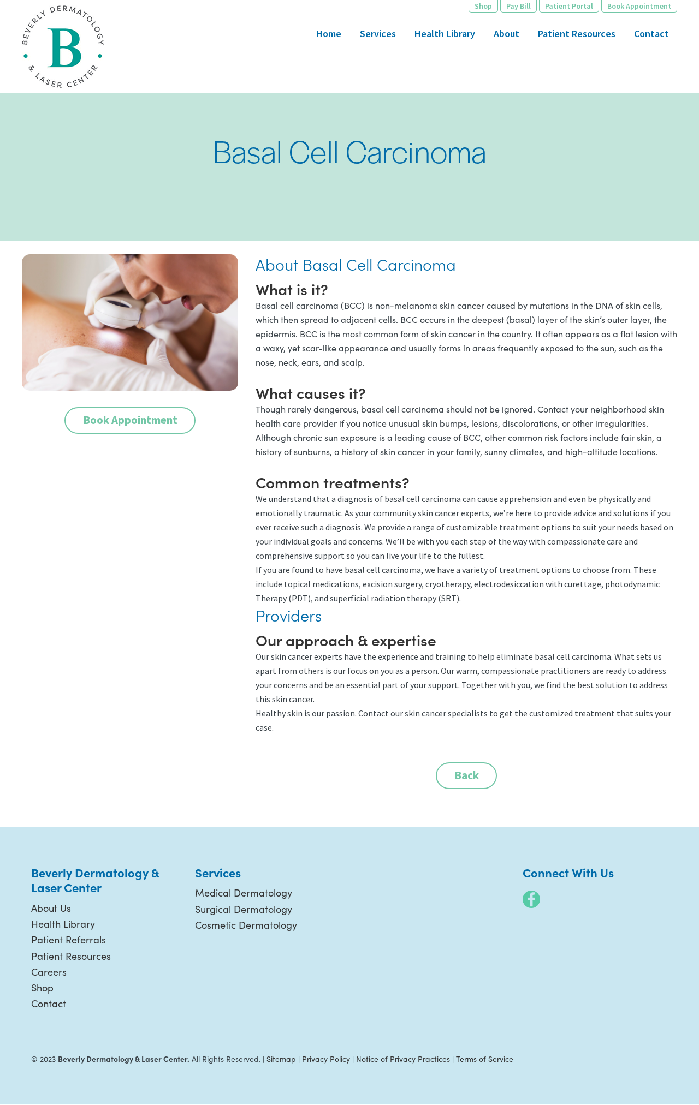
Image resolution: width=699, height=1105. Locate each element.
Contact (48, 1003)
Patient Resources (71, 956)
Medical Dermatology (243, 892)
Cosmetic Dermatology (246, 924)
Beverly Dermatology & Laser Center (63, 46)
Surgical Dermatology (243, 909)
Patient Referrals (68, 939)
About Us (51, 908)
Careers (49, 971)
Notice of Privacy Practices (403, 1059)
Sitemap (281, 1059)
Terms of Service (484, 1059)
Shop (42, 987)
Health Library (63, 923)
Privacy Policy (326, 1059)
